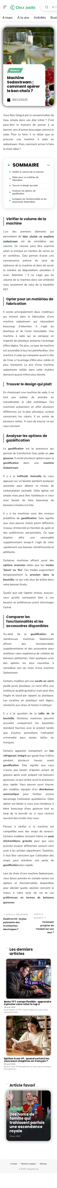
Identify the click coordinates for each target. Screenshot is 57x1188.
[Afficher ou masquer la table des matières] (44, 165)
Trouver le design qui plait (25, 185)
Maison (14, 70)
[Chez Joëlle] (23, 7)
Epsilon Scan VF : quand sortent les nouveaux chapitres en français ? (26, 1060)
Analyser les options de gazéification (23, 192)
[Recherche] (46, 7)
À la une (15, 1109)
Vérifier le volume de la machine (28, 171)
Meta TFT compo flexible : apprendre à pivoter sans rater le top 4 (27, 1003)
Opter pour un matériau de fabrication (25, 179)
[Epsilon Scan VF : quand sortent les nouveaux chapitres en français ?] (28, 1035)
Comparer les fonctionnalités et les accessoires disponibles (29, 200)
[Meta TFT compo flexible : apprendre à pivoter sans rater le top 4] (28, 979)
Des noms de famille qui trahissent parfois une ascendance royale (27, 1123)
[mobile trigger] (6, 7)
